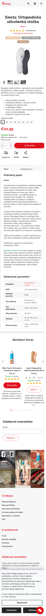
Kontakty (5, 543)
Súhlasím (33, 610)
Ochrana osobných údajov (12, 512)
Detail (32, 390)
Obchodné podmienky (11, 509)
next (43, 361)
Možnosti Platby (8, 505)
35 (3, 122)
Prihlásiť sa (10, 438)
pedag (23, 27)
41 (27, 122)
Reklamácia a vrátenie (11, 516)
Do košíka (31, 145)
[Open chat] (40, 610)
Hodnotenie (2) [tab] (26, 169)
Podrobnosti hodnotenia (23, 33)
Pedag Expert (7, 546)
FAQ (3, 519)
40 (23, 122)
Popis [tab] (6, 169)
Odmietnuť (11, 610)
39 (19, 122)
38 (15, 122)
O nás (4, 536)
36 (7, 122)
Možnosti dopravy (9, 502)
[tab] (14, 168)
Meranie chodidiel (9, 539)
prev (3, 361)
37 (11, 122)
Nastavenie (22, 603)
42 (31, 122)
